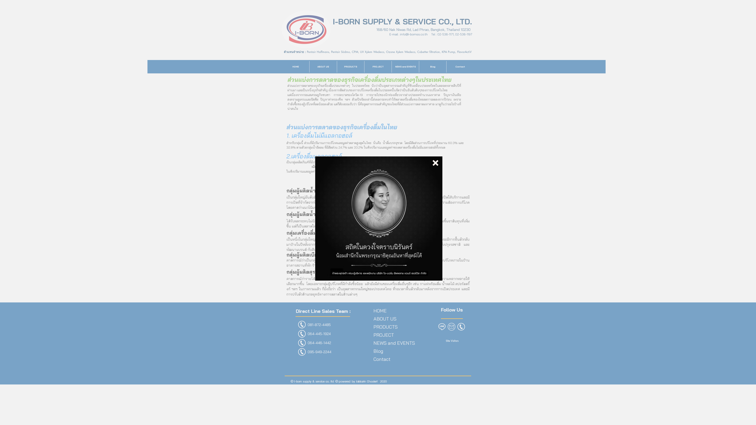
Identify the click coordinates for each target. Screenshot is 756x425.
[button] (435, 163)
